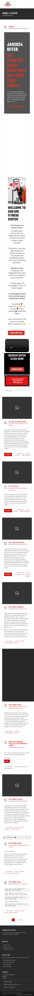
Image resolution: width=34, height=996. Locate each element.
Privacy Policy (7, 964)
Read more (8, 454)
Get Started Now (15, 106)
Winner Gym (12, 490)
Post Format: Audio (15, 843)
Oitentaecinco (28, 994)
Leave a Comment (19, 641)
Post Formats (19, 708)
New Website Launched (16, 607)
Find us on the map (9, 987)
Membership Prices (8, 949)
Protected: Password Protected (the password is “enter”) (18, 744)
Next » (20, 920)
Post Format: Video (15, 705)
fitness (24, 455)
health (28, 455)
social (28, 511)
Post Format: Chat (15, 882)
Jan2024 (11, 26)
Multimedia (12, 708)
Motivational (23, 706)
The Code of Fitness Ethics (17, 422)
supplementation (8, 732)
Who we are (6, 945)
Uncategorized (24, 28)
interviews (17, 731)
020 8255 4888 (8, 982)
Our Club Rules (7, 966)
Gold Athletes (24, 488)
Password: (7, 758)
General (22, 423)
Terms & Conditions (8, 962)
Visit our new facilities (16, 542)
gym (21, 511)
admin (17, 28)
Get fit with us (13, 486)
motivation (11, 642)
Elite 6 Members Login (9, 960)
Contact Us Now (7, 947)
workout (27, 576)
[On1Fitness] (7, 4)
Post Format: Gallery (16, 799)
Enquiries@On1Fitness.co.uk (12, 984)
